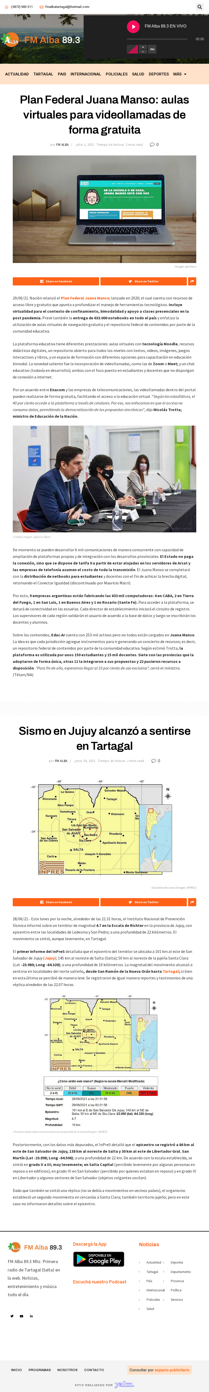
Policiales (116, 74)
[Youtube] (22, 1316)
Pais (62, 74)
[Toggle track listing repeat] (152, 49)
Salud (138, 74)
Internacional (86, 74)
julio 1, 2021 (85, 144)
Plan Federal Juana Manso (85, 297)
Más (177, 74)
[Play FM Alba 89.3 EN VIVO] (133, 26)
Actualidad (17, 74)
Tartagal (43, 74)
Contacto (94, 1370)
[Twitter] (12, 1316)
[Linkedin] (31, 1316)
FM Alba (62, 144)
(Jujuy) (49, 958)
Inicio (16, 1370)
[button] (200, 7)
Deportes (159, 74)
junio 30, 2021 (85, 761)
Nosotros (67, 1370)
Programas (40, 1370)
